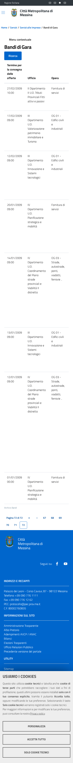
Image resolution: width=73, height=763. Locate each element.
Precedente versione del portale (22, 651)
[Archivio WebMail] (55, 3)
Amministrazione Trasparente (21, 625)
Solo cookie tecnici (36, 752)
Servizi (13, 28)
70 (7, 525)
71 (15, 525)
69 (60, 518)
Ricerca (13, 56)
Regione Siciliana (11, 2)
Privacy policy (37, 713)
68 (52, 518)
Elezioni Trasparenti (15, 643)
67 (44, 518)
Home (4, 28)
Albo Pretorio (11, 630)
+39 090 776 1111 (26, 595)
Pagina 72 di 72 (14, 518)
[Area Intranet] (60, 3)
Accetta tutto (36, 739)
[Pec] (65, 3)
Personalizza (36, 726)
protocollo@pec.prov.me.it (25, 604)
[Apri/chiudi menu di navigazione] (3, 12)
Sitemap (9, 669)
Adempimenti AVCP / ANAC (20, 634)
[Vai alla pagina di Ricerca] (66, 13)
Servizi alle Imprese (30, 28)
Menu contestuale (20, 39)
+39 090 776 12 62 (21, 600)
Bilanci (8, 638)
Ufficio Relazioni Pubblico (18, 647)
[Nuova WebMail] (50, 3)
